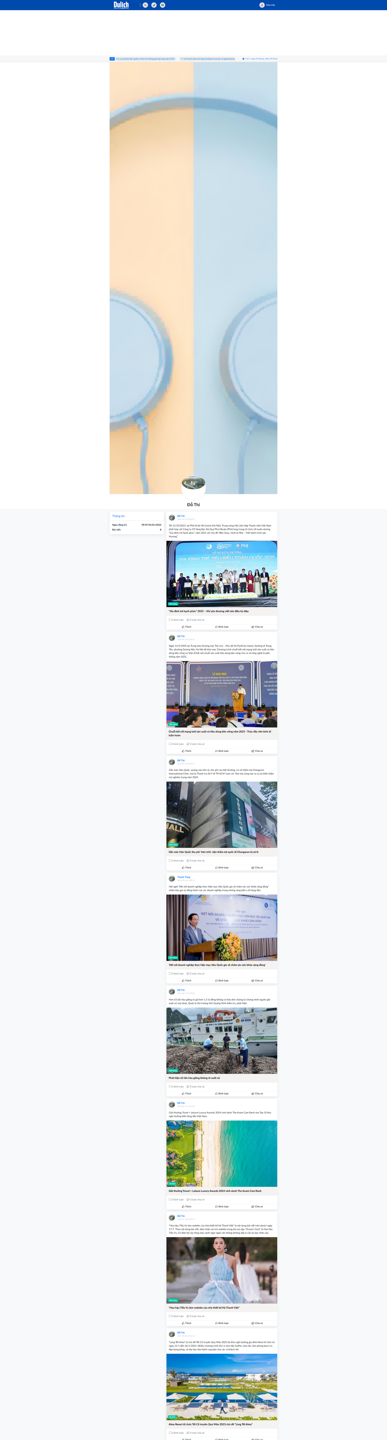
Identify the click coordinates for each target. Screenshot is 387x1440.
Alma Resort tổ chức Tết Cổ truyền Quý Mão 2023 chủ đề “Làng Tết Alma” (211, 1424)
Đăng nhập (270, 5)
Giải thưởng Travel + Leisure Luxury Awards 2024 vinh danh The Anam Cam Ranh (215, 1191)
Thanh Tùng (183, 877)
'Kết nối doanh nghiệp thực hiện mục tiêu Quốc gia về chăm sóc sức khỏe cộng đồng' (217, 965)
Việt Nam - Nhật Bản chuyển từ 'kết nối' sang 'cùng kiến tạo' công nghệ (218, 59)
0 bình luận (177, 620)
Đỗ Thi (181, 516)
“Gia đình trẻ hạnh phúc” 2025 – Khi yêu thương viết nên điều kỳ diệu (209, 611)
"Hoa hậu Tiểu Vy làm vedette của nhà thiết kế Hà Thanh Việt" (204, 1307)
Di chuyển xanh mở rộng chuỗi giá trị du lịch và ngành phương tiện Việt (149, 59)
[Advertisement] (193, 33)
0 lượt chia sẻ (196, 620)
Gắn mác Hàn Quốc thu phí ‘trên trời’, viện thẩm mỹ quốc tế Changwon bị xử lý (214, 852)
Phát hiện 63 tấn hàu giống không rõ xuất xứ (194, 1078)
